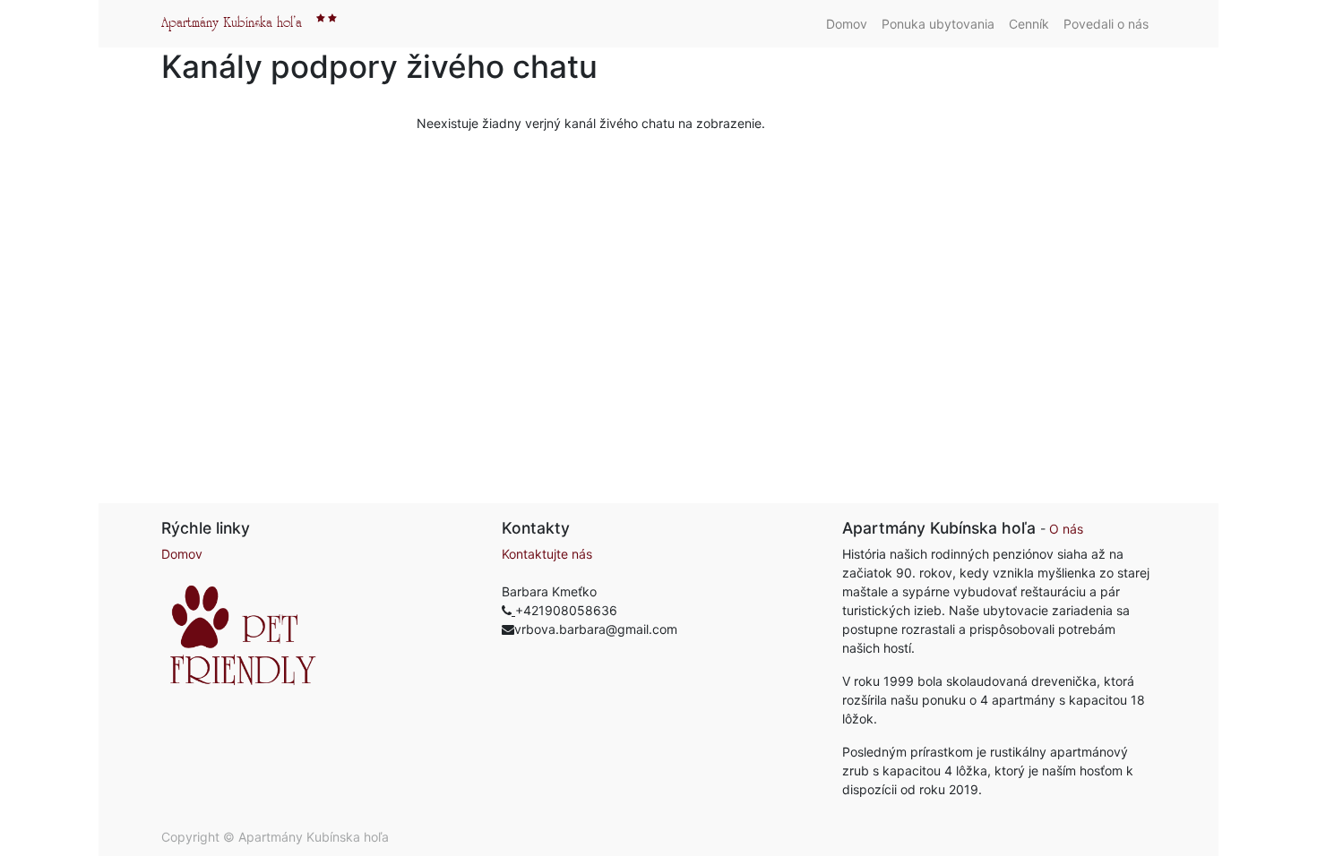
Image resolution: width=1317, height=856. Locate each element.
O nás (1066, 528)
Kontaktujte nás (547, 553)
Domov (181, 553)
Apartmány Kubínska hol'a (231, 23)
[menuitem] (846, 23)
